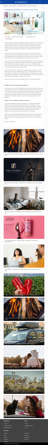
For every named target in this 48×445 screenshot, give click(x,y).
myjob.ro (6, 439)
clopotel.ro (6, 441)
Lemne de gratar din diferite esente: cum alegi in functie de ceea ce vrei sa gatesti (23, 318)
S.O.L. (26, 427)
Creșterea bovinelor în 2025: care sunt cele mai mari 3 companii (21, 392)
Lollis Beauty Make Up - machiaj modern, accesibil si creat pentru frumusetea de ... (21, 241)
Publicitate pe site (29, 425)
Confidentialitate (7, 427)
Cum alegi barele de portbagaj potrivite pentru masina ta (19, 343)
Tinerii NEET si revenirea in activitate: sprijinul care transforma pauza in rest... (23, 270)
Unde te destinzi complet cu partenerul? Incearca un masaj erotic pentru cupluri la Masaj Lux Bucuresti (23, 367)
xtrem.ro (6, 437)
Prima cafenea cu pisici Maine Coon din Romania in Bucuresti (20, 416)
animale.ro (26, 435)
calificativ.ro (27, 433)
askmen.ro (6, 433)
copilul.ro (26, 439)
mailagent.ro (27, 437)
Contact (26, 423)
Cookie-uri (6, 423)
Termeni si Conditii (8, 425)
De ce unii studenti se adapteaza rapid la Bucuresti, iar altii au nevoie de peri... (23, 212)
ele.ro (5, 435)
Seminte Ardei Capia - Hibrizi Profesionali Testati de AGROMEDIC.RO (22, 294)
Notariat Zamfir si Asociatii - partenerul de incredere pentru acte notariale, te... (23, 183)
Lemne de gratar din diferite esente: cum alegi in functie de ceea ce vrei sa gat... (23, 154)
